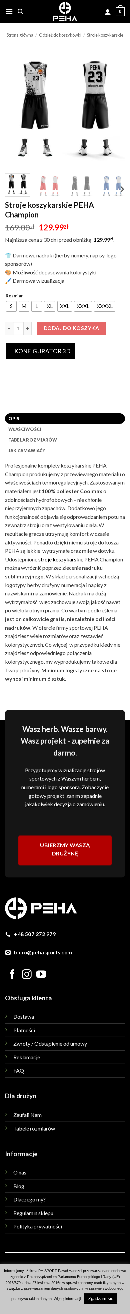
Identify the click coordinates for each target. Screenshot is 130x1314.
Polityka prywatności (37, 1226)
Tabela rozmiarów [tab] (32, 440)
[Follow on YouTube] (41, 975)
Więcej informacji (67, 1299)
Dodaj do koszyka (71, 328)
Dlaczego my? (29, 1199)
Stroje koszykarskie (105, 35)
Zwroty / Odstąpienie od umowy (50, 1043)
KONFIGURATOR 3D (41, 351)
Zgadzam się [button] (100, 1298)
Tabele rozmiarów (34, 1128)
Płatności (24, 1030)
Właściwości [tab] (24, 429)
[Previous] (16, 108)
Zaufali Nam (27, 1115)
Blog (18, 1186)
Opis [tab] (14, 418)
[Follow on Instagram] (27, 975)
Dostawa (23, 1016)
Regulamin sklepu (33, 1213)
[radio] (11, 306)
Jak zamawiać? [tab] (26, 450)
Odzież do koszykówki (60, 35)
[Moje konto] (107, 11)
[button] (9, 11)
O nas (19, 1172)
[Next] (114, 108)
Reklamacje (26, 1057)
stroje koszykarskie (60, 559)
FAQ (18, 1070)
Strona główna (20, 35)
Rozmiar (14, 296)
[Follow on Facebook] (12, 975)
